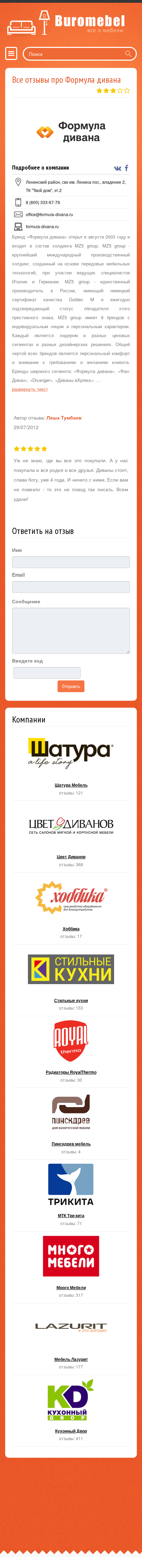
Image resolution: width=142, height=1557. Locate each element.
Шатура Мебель (71, 766)
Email (18, 574)
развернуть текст (30, 389)
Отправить (71, 686)
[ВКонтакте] (118, 168)
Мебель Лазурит (71, 1341)
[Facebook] (127, 168)
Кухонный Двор (71, 1412)
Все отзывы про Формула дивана (66, 79)
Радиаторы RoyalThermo (71, 1054)
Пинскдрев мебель (71, 1125)
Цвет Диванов (71, 838)
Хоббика (71, 910)
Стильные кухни (71, 982)
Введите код (27, 660)
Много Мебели (71, 1269)
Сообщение (26, 601)
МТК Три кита (71, 1197)
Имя (17, 549)
